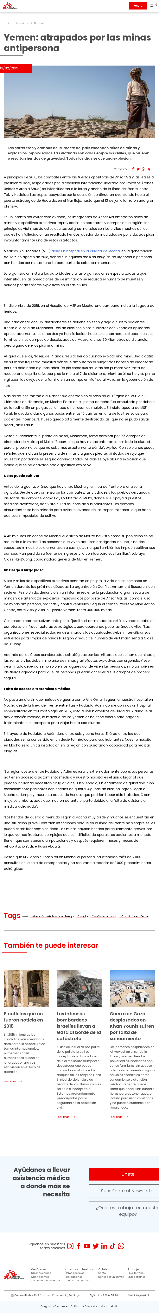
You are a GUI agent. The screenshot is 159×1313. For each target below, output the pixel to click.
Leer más (10, 1081)
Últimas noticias (74, 1273)
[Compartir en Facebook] (133, 169)
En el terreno (136, 1273)
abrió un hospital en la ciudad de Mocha (86, 251)
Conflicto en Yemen (135, 916)
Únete (102, 1273)
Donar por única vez (111, 1277)
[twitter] (95, 1246)
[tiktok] (112, 1246)
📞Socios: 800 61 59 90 (104, 1295)
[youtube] (87, 1246)
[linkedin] (104, 1246)
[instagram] (70, 1246)
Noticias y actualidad (79, 1269)
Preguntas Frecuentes (55, 1306)
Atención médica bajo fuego (53, 916)
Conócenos (38, 1269)
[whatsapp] (121, 1246)
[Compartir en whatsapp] (143, 169)
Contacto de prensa (77, 1280)
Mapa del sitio (109, 1306)
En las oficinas (136, 1277)
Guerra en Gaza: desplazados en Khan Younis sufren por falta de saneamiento (132, 1026)
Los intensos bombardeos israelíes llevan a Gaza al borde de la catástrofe (79, 1026)
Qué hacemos (40, 1277)
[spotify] (129, 1246)
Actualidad (22, 23)
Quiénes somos (41, 1273)
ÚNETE (138, 5)
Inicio (7, 23)
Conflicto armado (105, 916)
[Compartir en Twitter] (138, 169)
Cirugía (83, 916)
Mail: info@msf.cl (138, 1295)
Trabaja (133, 1269)
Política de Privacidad (85, 1306)
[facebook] (79, 1246)
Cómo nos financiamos (45, 1280)
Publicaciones (73, 1277)
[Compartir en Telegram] (148, 169)
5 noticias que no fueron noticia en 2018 (23, 1020)
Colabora (104, 1269)
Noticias (39, 23)
